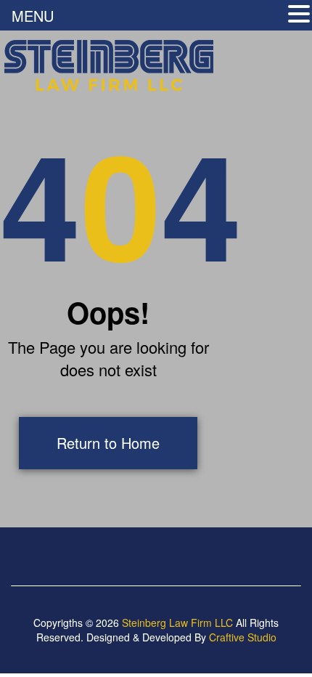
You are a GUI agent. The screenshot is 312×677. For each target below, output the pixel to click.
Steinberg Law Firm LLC (177, 622)
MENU (33, 15)
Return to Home (108, 442)
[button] (299, 15)
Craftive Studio (242, 637)
